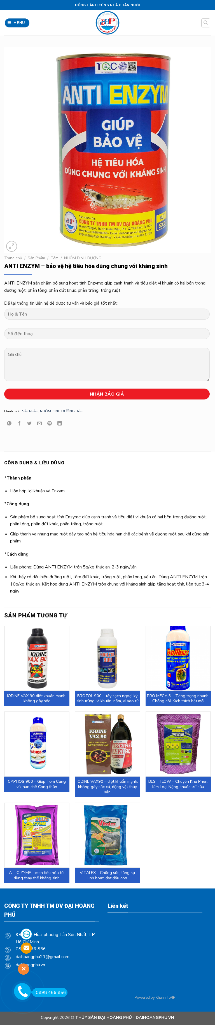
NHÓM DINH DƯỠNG (82, 258)
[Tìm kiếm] (206, 22)
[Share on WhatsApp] (9, 423)
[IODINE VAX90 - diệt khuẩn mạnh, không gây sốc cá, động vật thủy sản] (107, 744)
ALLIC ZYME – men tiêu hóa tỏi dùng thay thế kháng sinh (36, 875)
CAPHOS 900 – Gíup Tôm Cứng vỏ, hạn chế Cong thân (37, 784)
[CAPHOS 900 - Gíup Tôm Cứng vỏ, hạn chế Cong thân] (37, 744)
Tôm (55, 258)
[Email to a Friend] (39, 423)
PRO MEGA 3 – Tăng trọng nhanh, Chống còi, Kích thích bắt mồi (178, 698)
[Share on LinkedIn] (59, 423)
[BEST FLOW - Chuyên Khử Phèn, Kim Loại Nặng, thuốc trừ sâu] (178, 744)
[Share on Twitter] (29, 423)
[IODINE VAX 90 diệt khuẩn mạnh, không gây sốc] (37, 658)
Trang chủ (13, 258)
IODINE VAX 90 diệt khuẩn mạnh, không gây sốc (36, 698)
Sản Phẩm (36, 258)
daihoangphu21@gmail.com (42, 957)
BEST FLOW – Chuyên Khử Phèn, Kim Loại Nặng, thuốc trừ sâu (178, 784)
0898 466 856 (51, 992)
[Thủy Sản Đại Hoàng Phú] (107, 23)
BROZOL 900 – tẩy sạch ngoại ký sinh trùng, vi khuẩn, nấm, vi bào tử (107, 698)
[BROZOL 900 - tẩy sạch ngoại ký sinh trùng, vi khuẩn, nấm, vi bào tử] (107, 658)
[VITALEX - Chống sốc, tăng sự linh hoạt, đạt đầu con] (107, 835)
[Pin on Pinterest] (49, 423)
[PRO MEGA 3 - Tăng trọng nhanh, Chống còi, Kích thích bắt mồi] (178, 658)
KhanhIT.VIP (165, 997)
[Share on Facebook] (19, 423)
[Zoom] (11, 246)
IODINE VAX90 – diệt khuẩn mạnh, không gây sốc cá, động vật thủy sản (107, 786)
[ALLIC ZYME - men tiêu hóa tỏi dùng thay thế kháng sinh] (37, 835)
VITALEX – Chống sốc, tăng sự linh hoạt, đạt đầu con (107, 875)
